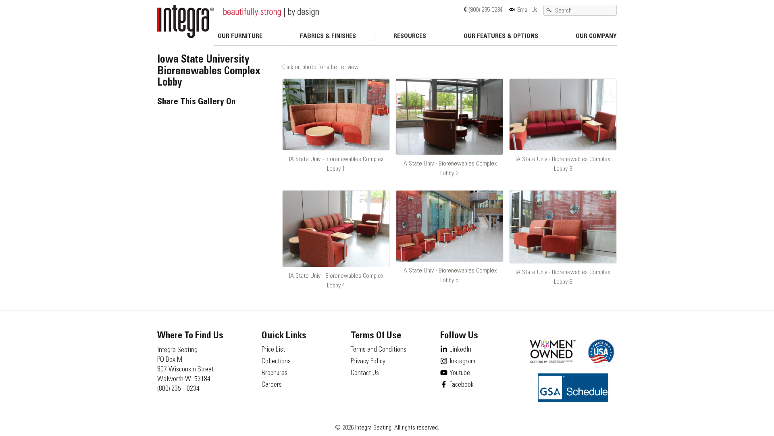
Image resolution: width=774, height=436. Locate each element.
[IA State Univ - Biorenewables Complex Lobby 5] (449, 226)
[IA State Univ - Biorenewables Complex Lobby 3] (563, 114)
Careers (272, 385)
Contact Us (365, 373)
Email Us (527, 10)
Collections (276, 361)
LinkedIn (460, 350)
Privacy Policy (368, 361)
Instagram (462, 361)
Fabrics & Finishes (328, 36)
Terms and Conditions (378, 350)
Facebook (461, 385)
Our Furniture (240, 36)
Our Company (596, 36)
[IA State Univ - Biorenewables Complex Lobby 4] (336, 229)
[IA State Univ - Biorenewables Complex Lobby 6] (563, 227)
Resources (409, 36)
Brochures (274, 373)
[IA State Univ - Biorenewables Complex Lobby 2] (449, 116)
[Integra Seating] (185, 21)
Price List (273, 350)
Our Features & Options (501, 36)
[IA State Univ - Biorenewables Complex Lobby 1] (336, 114)
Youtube (459, 373)
